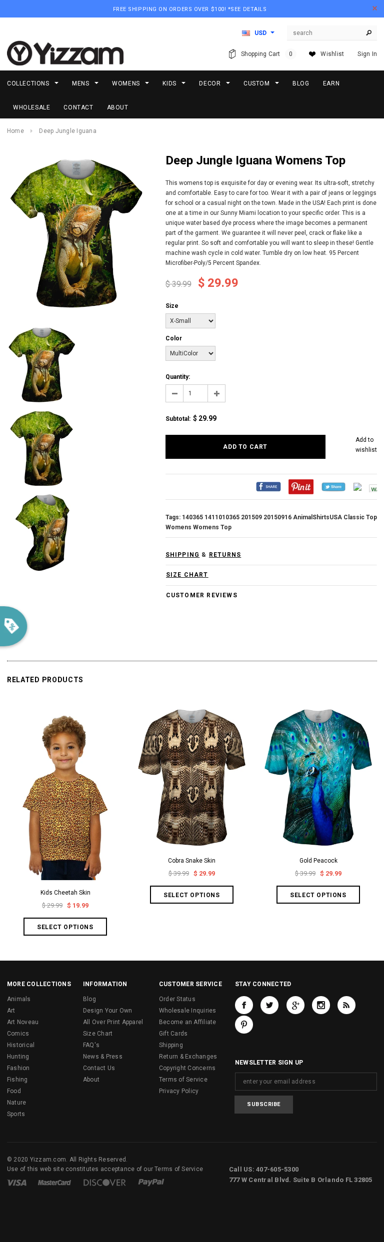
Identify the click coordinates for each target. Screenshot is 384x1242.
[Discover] (104, 1182)
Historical (20, 1045)
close (374, 8)
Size (172, 305)
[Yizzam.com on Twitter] (269, 1005)
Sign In (367, 53)
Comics (18, 1033)
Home (15, 130)
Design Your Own (107, 1010)
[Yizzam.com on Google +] (295, 1005)
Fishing (17, 1079)
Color (174, 338)
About (91, 1079)
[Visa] (16, 1182)
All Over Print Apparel (113, 1022)
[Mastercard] (54, 1182)
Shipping (171, 1045)
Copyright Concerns (187, 1068)
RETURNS (225, 554)
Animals (19, 999)
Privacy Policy (178, 1091)
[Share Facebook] (268, 486)
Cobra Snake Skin (192, 860)
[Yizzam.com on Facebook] (244, 1005)
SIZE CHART (187, 574)
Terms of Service (183, 1079)
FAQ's (91, 1045)
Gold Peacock (319, 860)
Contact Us (99, 1068)
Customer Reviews (202, 595)
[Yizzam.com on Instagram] (321, 1005)
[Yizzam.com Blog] (347, 1005)
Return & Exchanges (188, 1056)
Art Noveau (22, 1022)
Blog (89, 999)
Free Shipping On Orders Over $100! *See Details (190, 9)
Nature (16, 1102)
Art (11, 1010)
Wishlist (332, 53)
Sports (16, 1114)
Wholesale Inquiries (187, 1010)
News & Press (102, 1056)
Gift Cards (173, 1033)
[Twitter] (333, 486)
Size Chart (97, 1033)
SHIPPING (183, 554)
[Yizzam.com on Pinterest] (244, 1025)
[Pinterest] (301, 486)
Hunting (18, 1056)
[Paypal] (151, 1182)
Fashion (18, 1068)
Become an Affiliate (187, 1022)
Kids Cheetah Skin (65, 892)
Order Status (177, 999)
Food (14, 1091)
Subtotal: (178, 418)
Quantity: (178, 376)
